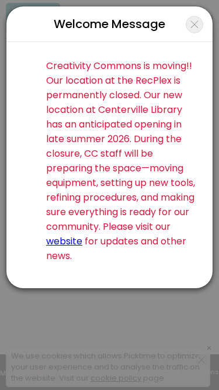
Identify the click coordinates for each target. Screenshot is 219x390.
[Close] (194, 24)
